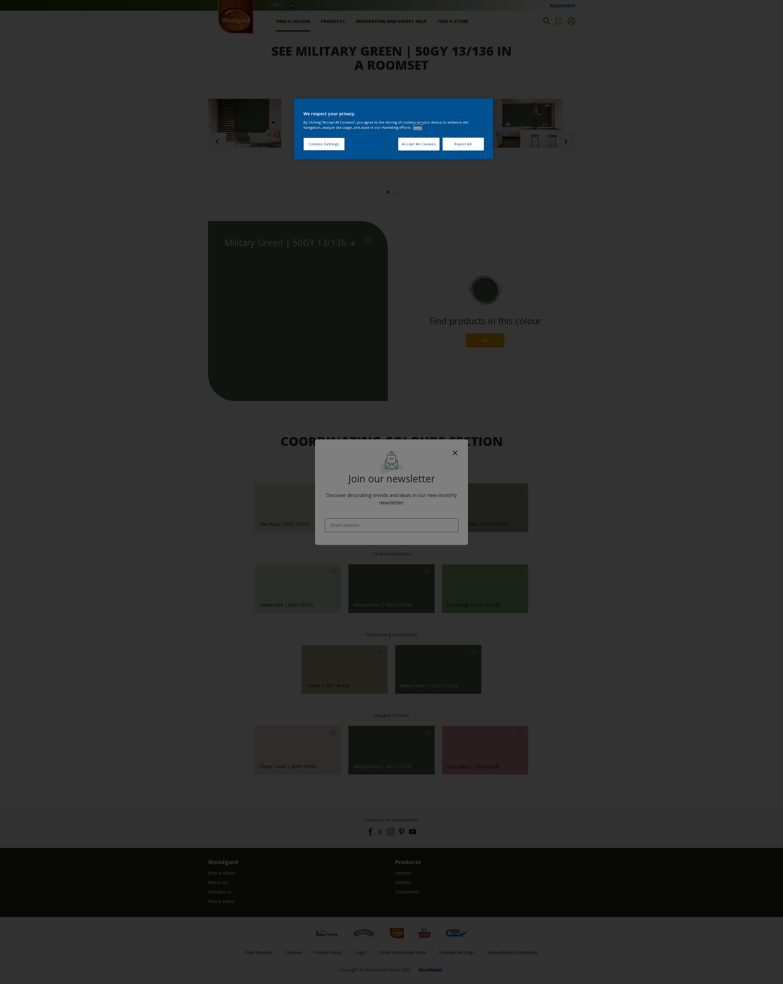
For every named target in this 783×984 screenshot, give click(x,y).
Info (417, 127)
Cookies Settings (324, 144)
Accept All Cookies (419, 144)
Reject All (463, 144)
